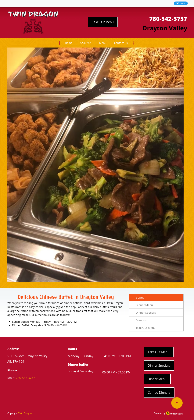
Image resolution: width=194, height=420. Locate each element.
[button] (102, 43)
